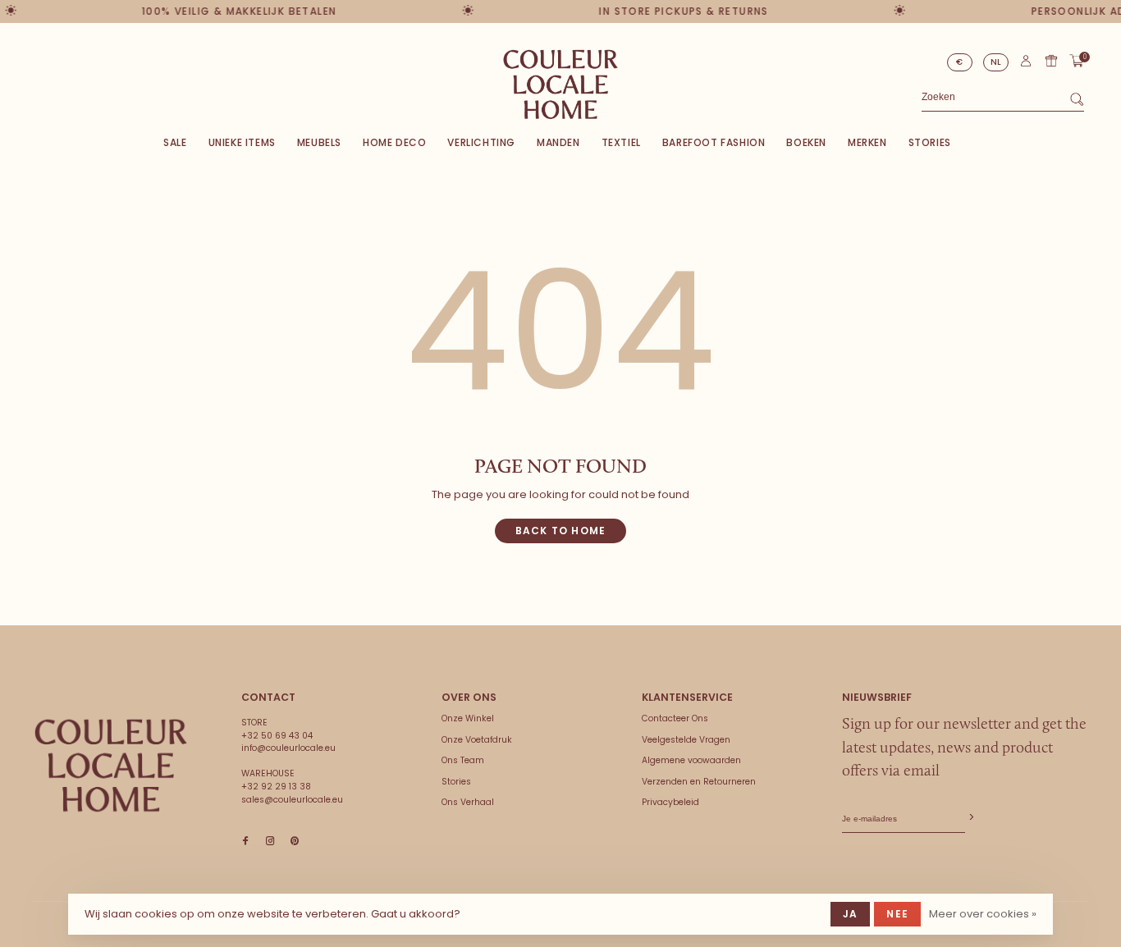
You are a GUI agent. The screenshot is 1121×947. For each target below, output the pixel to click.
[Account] (1025, 64)
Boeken (806, 142)
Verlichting (481, 142)
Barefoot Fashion (714, 142)
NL (996, 62)
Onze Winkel (468, 718)
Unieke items (242, 142)
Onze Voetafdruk (477, 740)
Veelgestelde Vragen (686, 740)
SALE (174, 142)
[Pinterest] (295, 841)
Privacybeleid (670, 802)
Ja (850, 914)
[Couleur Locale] (111, 766)
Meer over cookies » (982, 914)
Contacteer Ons (675, 718)
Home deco (394, 142)
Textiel (621, 142)
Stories (929, 142)
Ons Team (463, 760)
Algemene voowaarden (691, 760)
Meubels (319, 142)
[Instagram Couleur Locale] (270, 841)
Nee (897, 914)
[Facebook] (245, 841)
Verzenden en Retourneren (699, 781)
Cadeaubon (1051, 60)
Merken (867, 142)
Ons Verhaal (468, 802)
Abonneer (970, 817)
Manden (558, 142)
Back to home (560, 531)
